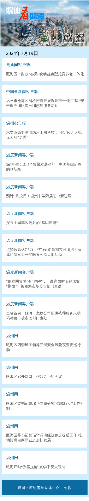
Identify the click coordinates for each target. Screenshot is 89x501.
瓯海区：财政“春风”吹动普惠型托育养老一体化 (45, 74)
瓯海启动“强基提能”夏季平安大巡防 (35, 467)
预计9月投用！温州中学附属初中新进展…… (42, 196)
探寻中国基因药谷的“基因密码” (32, 223)
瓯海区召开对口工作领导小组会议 (34, 377)
